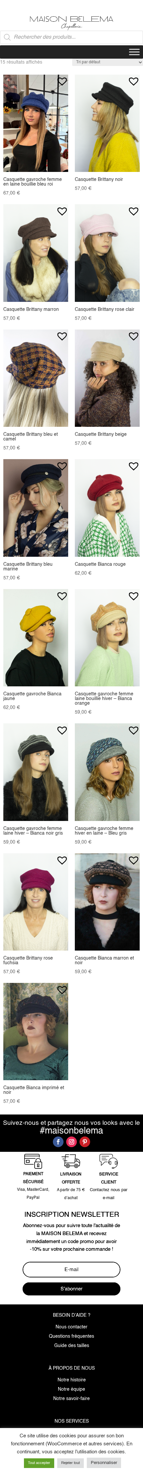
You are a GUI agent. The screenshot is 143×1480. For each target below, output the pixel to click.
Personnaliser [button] (104, 1463)
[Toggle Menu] (134, 52)
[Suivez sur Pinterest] (84, 1141)
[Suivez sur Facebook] (58, 1141)
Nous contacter (71, 1327)
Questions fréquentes (71, 1336)
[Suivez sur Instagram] (71, 1141)
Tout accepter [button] (39, 1463)
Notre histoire (72, 1380)
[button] (62, 78)
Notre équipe (71, 1389)
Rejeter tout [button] (70, 1463)
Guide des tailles (71, 1345)
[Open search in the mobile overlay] (71, 37)
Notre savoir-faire (71, 1398)
